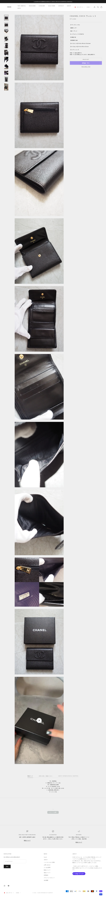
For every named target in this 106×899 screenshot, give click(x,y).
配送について (27, 840)
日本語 (88, 7)
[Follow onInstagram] (4, 886)
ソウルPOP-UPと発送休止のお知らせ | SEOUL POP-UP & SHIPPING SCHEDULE (53, 1)
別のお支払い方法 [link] (86, 66)
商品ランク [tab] (30, 776)
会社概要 (46, 880)
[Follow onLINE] (8, 886)
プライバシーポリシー (49, 877)
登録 (7, 866)
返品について (79, 842)
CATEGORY (42, 5)
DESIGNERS (32, 5)
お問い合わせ (47, 865)
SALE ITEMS (51, 5)
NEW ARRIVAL (22, 5)
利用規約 (46, 875)
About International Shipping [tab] (68, 776)
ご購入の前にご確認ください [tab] (45, 776)
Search (45, 857)
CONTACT (61, 5)
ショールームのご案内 (49, 862)
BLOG (19, 8)
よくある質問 (47, 867)
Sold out (86, 59)
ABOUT (69, 5)
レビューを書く (53, 812)
